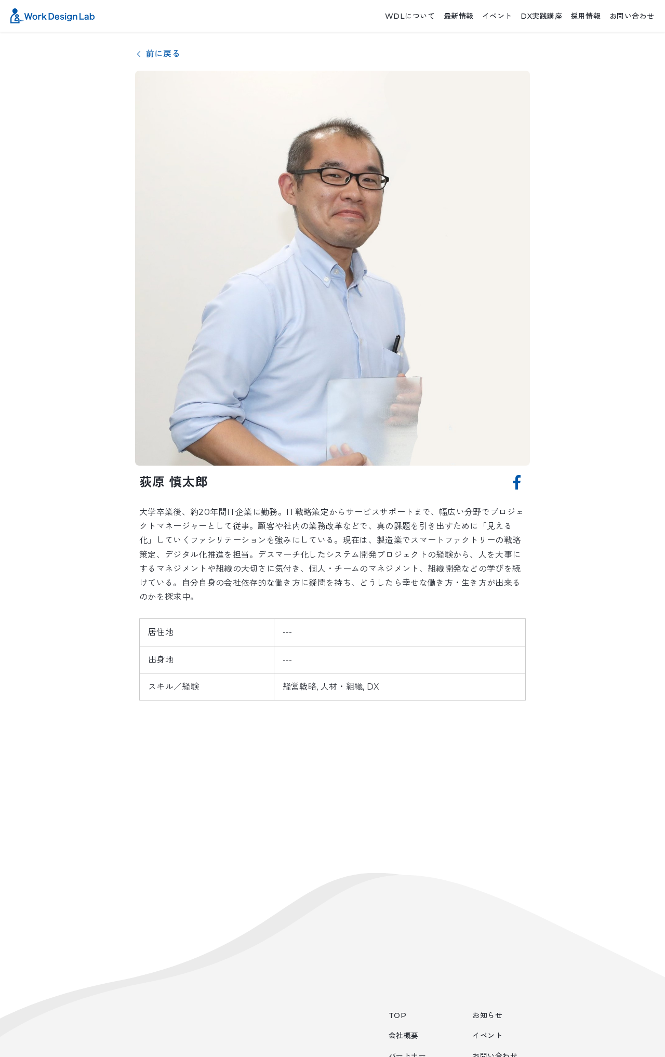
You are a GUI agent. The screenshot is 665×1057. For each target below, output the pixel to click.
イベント (497, 16)
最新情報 (459, 16)
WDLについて (410, 16)
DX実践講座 (541, 16)
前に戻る (163, 54)
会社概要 (404, 1035)
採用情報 (585, 16)
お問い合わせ (632, 16)
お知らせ (487, 1015)
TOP (398, 1015)
